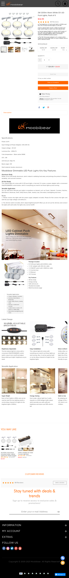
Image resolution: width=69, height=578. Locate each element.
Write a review (59, 482)
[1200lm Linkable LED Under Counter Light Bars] (26, 443)
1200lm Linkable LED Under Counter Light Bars (25, 453)
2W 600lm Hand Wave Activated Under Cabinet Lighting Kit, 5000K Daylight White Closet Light (8, 454)
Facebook (4, 548)
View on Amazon (53, 82)
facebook (39, 107)
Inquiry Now (53, 88)
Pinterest (16, 548)
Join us (41, 98)
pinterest (48, 107)
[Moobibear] (63, 558)
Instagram (8, 548)
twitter (43, 107)
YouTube (20, 548)
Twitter (12, 548)
